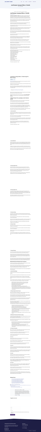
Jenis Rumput (30, 1)
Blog (23, 1)
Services (26, 1)
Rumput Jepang (12, 81)
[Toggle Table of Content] (14, 79)
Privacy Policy (30, 430)
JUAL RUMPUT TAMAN (8, 1)
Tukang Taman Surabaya (7, 430)
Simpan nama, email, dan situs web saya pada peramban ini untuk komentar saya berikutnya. (20, 412)
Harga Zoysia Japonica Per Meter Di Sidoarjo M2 (15, 386)
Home (21, 1)
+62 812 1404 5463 (25, 428)
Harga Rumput (12, 384)
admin (22, 6)
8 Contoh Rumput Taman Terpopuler (18, 89)
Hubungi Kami (34, 1)
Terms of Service (34, 430)
